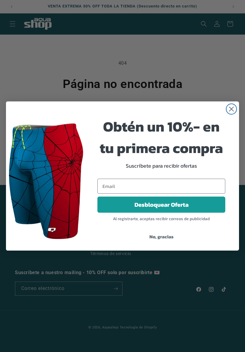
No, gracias (161, 236)
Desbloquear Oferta (161, 204)
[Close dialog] (231, 109)
